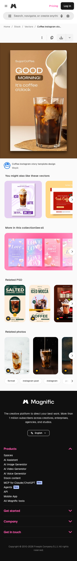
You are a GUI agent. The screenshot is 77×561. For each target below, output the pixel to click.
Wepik (15, 167)
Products (10, 449)
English (38, 433)
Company (11, 521)
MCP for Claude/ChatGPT (22, 482)
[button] (38, 433)
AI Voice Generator (15, 473)
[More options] (42, 37)
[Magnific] (38, 403)
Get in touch (12, 532)
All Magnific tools (14, 501)
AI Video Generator (15, 469)
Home (7, 26)
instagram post (31, 380)
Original (24, 50)
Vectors (29, 26)
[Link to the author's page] (7, 166)
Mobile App (10, 496)
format (11, 380)
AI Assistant (11, 460)
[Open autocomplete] (8, 16)
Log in (67, 6)
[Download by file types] (69, 37)
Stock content (12, 478)
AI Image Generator (15, 464)
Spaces (8, 455)
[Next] (72, 199)
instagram (52, 380)
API (6, 491)
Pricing (53, 6)
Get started (12, 511)
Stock (17, 26)
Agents (11, 487)
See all (39, 227)
